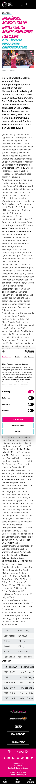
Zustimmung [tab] (6, 357)
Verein (18, 726)
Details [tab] (17, 357)
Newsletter (18, 741)
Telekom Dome (18, 734)
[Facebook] (13, 758)
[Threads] (8, 758)
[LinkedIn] (32, 758)
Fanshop (17, 782)
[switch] (31, 398)
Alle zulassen (18, 419)
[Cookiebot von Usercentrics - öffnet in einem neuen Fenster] (25, 351)
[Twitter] (17, 758)
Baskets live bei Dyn (18, 772)
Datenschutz (18, 764)
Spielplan (30, 782)
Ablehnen (18, 431)
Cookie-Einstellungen (18, 775)
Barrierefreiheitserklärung (18, 768)
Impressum (18, 766)
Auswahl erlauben (18, 425)
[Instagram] (4, 758)
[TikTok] (22, 758)
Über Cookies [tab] (29, 357)
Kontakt (18, 770)
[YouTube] (27, 758)
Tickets (4, 782)
